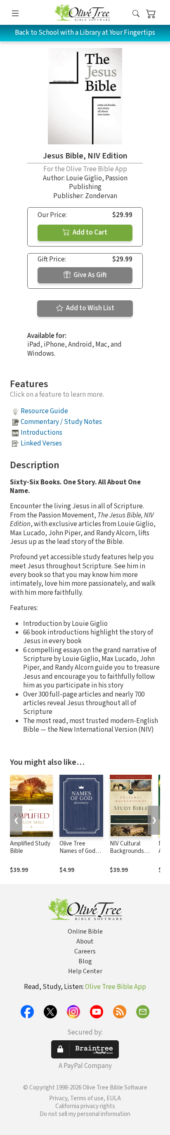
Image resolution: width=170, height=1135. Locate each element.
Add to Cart (89, 232)
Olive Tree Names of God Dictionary (77, 851)
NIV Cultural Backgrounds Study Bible (127, 851)
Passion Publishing (98, 182)
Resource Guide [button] (44, 411)
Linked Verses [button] (41, 443)
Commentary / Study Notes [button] (61, 422)
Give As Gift (89, 275)
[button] (135, 14)
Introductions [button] (41, 433)
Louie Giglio (84, 178)
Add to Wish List (89, 308)
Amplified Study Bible (30, 847)
